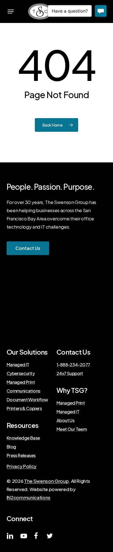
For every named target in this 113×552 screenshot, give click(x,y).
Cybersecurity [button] (21, 373)
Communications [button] (23, 391)
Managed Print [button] (21, 382)
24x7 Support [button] (69, 373)
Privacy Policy (21, 466)
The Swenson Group (46, 481)
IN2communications (28, 497)
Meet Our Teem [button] (71, 429)
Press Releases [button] (21, 455)
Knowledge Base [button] (23, 438)
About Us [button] (65, 420)
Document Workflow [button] (27, 399)
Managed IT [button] (18, 364)
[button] (11, 11)
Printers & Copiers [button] (24, 408)
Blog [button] (11, 446)
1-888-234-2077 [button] (73, 364)
